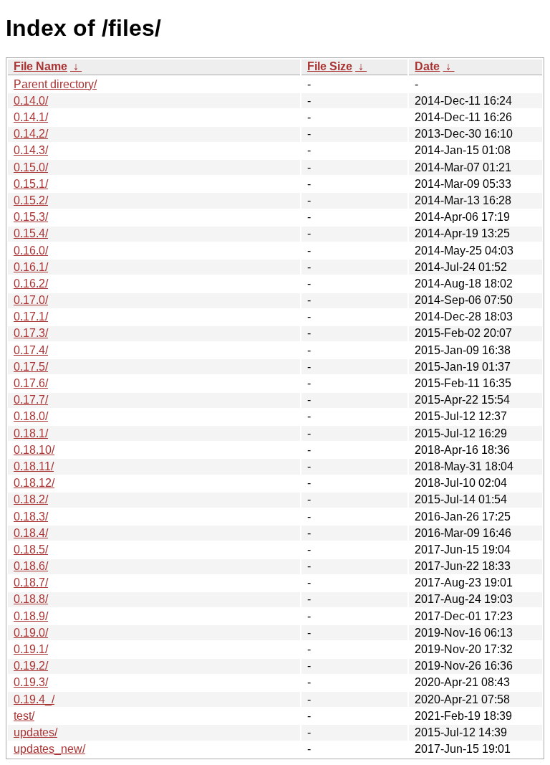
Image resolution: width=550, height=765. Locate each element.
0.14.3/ (31, 150)
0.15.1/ (31, 184)
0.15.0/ (31, 167)
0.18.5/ (31, 549)
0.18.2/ (31, 499)
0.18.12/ (34, 483)
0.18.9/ (31, 616)
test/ (24, 716)
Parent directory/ (55, 84)
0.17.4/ (31, 350)
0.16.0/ (31, 250)
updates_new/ (49, 749)
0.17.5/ (31, 367)
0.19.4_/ (34, 699)
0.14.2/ (31, 134)
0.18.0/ (31, 416)
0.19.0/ (31, 633)
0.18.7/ (31, 582)
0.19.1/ (31, 649)
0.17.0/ (31, 300)
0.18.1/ (31, 433)
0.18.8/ (31, 599)
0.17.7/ (31, 400)
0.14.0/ (31, 101)
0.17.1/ (31, 316)
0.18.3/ (31, 516)
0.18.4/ (31, 533)
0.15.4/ (31, 233)
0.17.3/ (31, 333)
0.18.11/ (34, 466)
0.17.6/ (31, 383)
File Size (329, 66)
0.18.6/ (31, 566)
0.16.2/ (31, 283)
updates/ (35, 732)
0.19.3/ (31, 682)
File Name (40, 66)
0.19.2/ (31, 666)
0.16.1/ (31, 267)
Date (427, 66)
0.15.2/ (31, 200)
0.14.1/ (31, 117)
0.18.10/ (34, 450)
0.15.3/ (31, 217)
